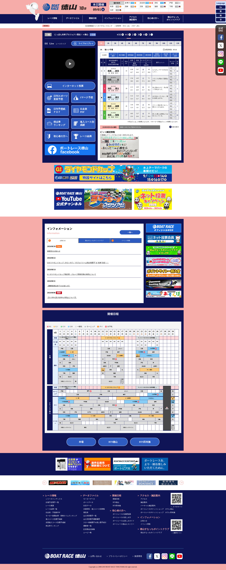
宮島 (70, 362)
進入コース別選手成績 (54, 519)
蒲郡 (74, 373)
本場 (81, 442)
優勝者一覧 (87, 526)
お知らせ (63, 240)
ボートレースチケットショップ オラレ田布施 (158, 512)
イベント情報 (126, 240)
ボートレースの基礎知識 (122, 514)
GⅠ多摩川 (120, 355)
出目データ (87, 506)
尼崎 (91, 408)
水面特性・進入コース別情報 (94, 509)
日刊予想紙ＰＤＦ (59, 110)
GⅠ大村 (103, 369)
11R (170, 43)
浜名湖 (108, 355)
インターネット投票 (72, 86)
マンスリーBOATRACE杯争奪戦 (146, 337)
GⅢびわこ (149, 355)
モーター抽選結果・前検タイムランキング (61, 516)
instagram (164, 556)
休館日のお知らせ (53, 251)
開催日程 (116, 499)
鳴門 (118, 352)
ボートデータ (88, 502)
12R (177, 43)
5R (129, 43)
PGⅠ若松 (149, 369)
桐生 (145, 373)
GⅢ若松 (68, 369)
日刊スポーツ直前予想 (61, 97)
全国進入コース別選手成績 (55, 522)
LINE (172, 556)
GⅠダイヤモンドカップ (111, 337)
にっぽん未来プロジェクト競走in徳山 (68, 337)
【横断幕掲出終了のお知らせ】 (58, 286)
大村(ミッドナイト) (66, 381)
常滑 (113, 359)
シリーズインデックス (54, 499)
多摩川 (105, 366)
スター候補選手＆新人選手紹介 (94, 522)
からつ (120, 348)
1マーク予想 (86, 97)
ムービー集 (87, 532)
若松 (110, 369)
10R (163, 43)
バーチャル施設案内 (148, 506)
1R (101, 43)
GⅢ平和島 (172, 401)
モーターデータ (89, 499)
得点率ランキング (59, 123)
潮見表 (85, 512)
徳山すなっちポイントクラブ (94, 240)
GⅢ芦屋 (152, 348)
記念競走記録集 (89, 529)
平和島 (116, 362)
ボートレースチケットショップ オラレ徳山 (157, 509)
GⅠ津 (71, 352)
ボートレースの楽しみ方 (122, 517)
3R (115, 43)
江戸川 (89, 412)
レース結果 (86, 136)
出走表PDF (83, 110)
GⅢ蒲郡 (172, 415)
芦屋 (62, 348)
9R (157, 43)
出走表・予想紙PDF (53, 512)
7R (143, 43)
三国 (72, 348)
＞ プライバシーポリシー (116, 556)
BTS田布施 (145, 442)
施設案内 (144, 502)
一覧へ (130, 232)
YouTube (180, 556)
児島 (64, 359)
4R (122, 43)
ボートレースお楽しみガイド (123, 521)
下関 (64, 373)
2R (108, 43)
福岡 (153, 352)
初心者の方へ (61, 136)
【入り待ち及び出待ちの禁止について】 (62, 297)
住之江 (70, 376)
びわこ (73, 359)
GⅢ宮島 (140, 352)
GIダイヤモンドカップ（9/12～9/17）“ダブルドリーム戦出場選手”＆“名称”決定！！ (78, 263)
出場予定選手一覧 (52, 502)
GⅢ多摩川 (62, 352)
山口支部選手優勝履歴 (91, 519)
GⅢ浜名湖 (65, 355)
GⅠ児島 (172, 398)
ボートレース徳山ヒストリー (123, 524)
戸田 (142, 362)
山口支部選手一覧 (90, 516)
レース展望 (50, 506)
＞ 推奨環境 (137, 556)
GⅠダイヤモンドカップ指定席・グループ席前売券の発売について (71, 274)
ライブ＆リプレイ (86, 43)
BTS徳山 (113, 442)
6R (136, 43)
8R (150, 43)
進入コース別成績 (87, 123)
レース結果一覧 (51, 509)
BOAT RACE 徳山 (64, 7)
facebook (149, 556)
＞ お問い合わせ (95, 556)
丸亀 (130, 415)
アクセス (144, 499)
